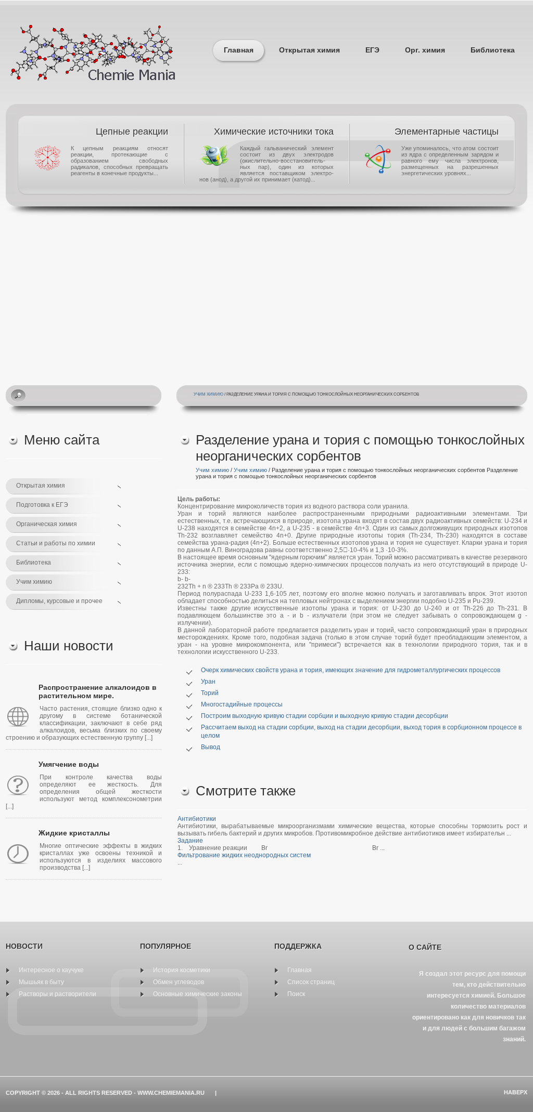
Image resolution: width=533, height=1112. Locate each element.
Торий (210, 693)
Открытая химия (309, 50)
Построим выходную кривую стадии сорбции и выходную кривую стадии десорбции (324, 715)
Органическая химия (46, 524)
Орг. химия (425, 50)
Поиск (296, 994)
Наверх (515, 1092)
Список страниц (311, 982)
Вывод (210, 747)
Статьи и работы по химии (55, 543)
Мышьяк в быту (41, 982)
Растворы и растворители (57, 994)
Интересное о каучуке (51, 970)
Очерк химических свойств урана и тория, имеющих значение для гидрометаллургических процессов (350, 670)
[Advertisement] (266, 294)
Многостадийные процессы (242, 704)
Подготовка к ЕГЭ (42, 504)
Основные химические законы (197, 994)
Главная (238, 50)
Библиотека (493, 50)
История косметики (181, 970)
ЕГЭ (372, 50)
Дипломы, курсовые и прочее (59, 601)
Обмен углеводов (178, 982)
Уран (208, 681)
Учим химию (208, 394)
